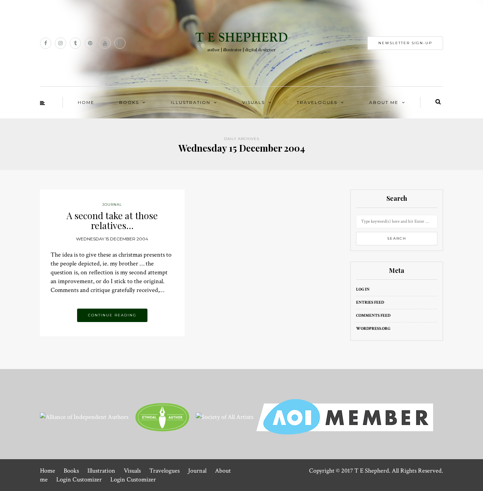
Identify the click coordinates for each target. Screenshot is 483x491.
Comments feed (373, 315)
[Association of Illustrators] (344, 416)
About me (383, 102)
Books (129, 102)
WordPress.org (373, 328)
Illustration (190, 102)
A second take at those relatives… (112, 220)
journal (112, 204)
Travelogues (317, 102)
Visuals (253, 102)
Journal (197, 471)
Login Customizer (79, 479)
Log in (362, 289)
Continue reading (112, 315)
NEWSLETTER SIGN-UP (405, 43)
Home (86, 102)
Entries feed (370, 302)
